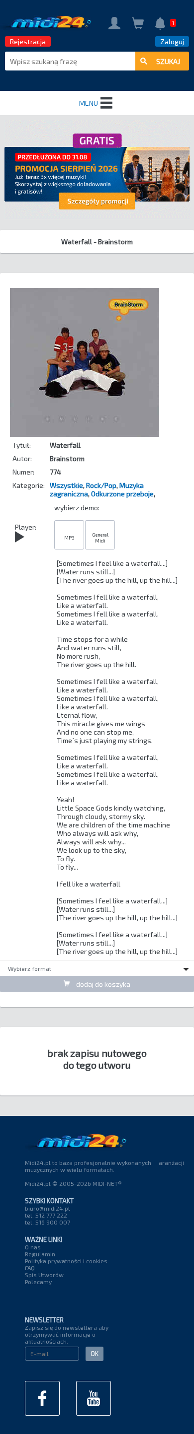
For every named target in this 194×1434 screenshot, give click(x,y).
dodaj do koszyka (102, 984)
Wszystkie (66, 485)
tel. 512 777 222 (46, 1215)
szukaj (168, 61)
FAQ (30, 1267)
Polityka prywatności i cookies (66, 1260)
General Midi (100, 538)
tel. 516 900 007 (47, 1222)
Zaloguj (172, 41)
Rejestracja (28, 41)
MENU (88, 103)
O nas (33, 1246)
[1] (160, 24)
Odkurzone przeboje (122, 493)
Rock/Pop (101, 485)
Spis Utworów (44, 1274)
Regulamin (40, 1253)
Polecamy (38, 1281)
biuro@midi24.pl (47, 1208)
